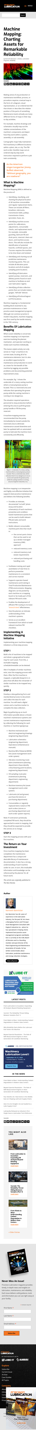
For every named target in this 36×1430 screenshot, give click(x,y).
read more (14, 1166)
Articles (20, 59)
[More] (28, 84)
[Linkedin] (11, 84)
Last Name (9, 1315)
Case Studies (6, 1377)
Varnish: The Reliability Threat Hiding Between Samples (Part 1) (17, 1189)
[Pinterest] (16, 84)
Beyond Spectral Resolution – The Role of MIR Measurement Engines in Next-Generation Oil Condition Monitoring (17, 1037)
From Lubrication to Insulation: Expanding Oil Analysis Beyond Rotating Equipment (18, 1159)
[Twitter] (8, 84)
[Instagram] (19, 84)
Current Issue (7, 1372)
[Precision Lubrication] (21, 1428)
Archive (4, 1375)
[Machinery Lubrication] (19, 1069)
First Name (9, 1307)
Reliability (12, 60)
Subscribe (5, 1369)
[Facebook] (5, 84)
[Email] (22, 84)
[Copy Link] (25, 84)
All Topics (5, 1380)
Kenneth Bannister (10, 59)
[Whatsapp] (13, 84)
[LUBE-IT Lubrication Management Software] (19, 994)
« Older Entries (14, 1232)
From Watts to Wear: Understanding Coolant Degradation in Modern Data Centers (16, 1216)
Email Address (10, 1323)
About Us (5, 1389)
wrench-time (14, 607)
